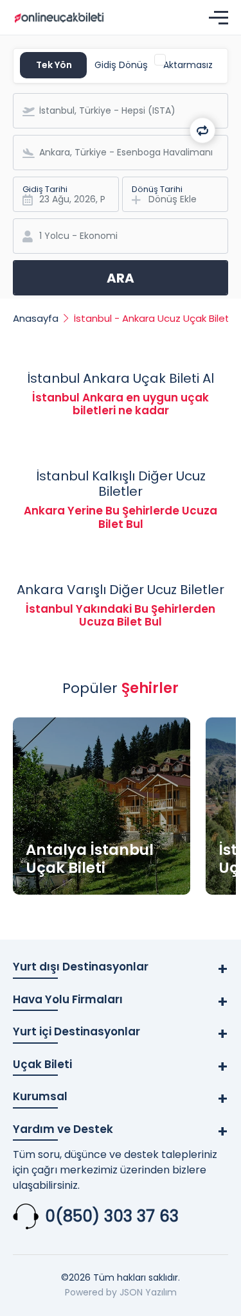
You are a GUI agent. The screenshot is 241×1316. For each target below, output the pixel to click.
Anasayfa (35, 318)
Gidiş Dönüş (121, 64)
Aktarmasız (188, 64)
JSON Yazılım (148, 1292)
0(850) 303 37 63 (112, 1216)
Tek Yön (54, 64)
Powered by (91, 1292)
